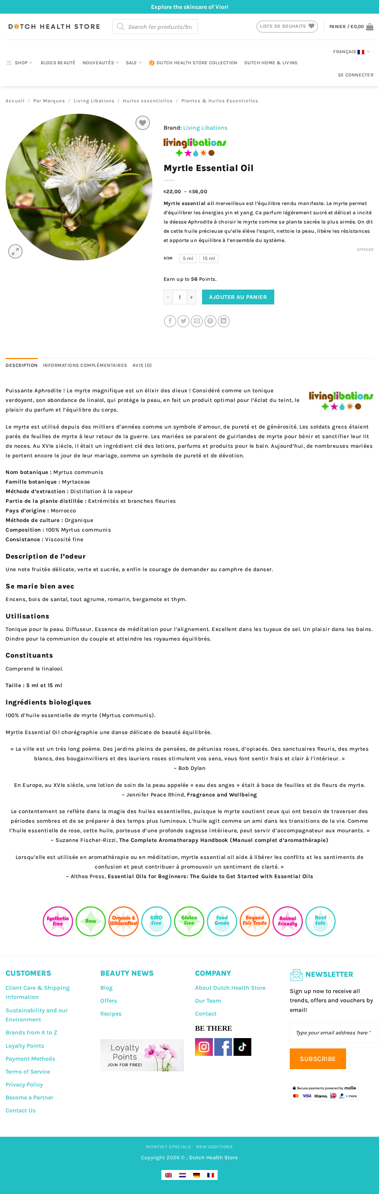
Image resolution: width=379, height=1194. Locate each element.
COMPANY (213, 973)
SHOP (21, 62)
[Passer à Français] (211, 1175)
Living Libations (94, 100)
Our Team (208, 1000)
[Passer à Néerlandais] (182, 1175)
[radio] (188, 259)
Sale (131, 62)
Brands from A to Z (31, 1032)
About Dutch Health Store (230, 987)
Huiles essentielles (148, 100)
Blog (106, 987)
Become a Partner (29, 1097)
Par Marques (49, 100)
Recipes (110, 1013)
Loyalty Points (25, 1045)
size (168, 257)
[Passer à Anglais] (168, 1175)
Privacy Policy (24, 1084)
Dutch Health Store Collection (197, 62)
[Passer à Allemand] (197, 1175)
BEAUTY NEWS (127, 973)
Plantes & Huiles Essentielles (219, 100)
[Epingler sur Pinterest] (210, 321)
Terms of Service (28, 1071)
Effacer (365, 249)
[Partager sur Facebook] (170, 321)
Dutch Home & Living (271, 62)
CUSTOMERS (28, 973)
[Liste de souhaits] (142, 123)
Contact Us (21, 1110)
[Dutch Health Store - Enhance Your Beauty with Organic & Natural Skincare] (53, 26)
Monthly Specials (168, 1146)
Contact (206, 1013)
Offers (108, 1000)
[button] (351, 26)
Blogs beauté (58, 62)
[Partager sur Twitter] (183, 321)
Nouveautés (98, 62)
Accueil (15, 100)
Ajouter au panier (238, 297)
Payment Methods (30, 1058)
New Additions (214, 1146)
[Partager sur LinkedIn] (224, 321)
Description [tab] (22, 365)
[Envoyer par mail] (197, 321)
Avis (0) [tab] (142, 365)
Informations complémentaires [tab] (85, 365)
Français (344, 51)
